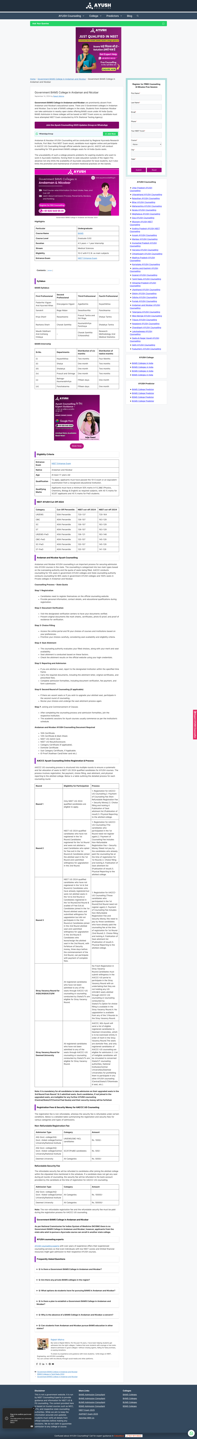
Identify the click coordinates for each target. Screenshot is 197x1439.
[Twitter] (46, 1364)
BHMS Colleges (130, 1398)
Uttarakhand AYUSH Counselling (147, 194)
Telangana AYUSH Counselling (146, 312)
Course (134, 140)
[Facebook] (37, 1364)
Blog (129, 15)
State (133, 159)
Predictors (112, 15)
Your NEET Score (138, 131)
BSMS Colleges (130, 1406)
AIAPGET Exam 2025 (88, 1414)
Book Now (77, 446)
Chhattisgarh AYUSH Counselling (147, 254)
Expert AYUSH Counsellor (195, 725)
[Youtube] (53, 1364)
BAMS (80, 233)
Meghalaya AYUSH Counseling (146, 214)
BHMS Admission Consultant (92, 1398)
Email (133, 112)
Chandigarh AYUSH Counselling (146, 327)
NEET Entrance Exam (87, 258)
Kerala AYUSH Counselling (144, 210)
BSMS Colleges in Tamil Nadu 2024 (50, 1374)
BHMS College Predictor (143, 393)
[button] (138, 15)
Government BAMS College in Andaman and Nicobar (62, 79)
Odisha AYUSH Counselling (144, 297)
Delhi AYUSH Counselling (143, 345)
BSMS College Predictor (143, 397)
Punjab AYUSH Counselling (144, 301)
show (50, 270)
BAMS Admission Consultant (92, 1394)
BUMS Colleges (130, 1402)
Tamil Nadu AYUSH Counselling (146, 279)
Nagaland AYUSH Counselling (145, 324)
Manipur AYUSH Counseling (144, 239)
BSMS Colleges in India (142, 375)
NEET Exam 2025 (87, 1410)
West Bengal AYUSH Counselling (147, 316)
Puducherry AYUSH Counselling (146, 349)
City (133, 150)
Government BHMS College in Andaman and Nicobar (57, 1377)
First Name (135, 93)
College (93, 15)
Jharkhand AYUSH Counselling (146, 289)
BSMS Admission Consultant (92, 1406)
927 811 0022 (134, 1436)
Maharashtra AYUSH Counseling (147, 206)
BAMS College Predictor (143, 389)
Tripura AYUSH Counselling (144, 320)
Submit (138, 170)
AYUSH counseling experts (47, 1246)
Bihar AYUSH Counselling (143, 202)
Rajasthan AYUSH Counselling (146, 198)
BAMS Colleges (130, 1394)
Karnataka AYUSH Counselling (146, 264)
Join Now (111, 134)
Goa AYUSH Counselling (143, 218)
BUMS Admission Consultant (92, 1402)
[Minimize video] (33, 1408)
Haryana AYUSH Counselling (145, 250)
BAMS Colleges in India (142, 363)
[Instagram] (40, 1364)
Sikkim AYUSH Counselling (144, 293)
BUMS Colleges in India (142, 371)
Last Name (135, 103)
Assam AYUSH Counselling (144, 235)
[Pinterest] (50, 1364)
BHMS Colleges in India (142, 367)
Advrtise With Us (86, 1418)
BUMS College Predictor (143, 401)
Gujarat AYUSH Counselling (144, 275)
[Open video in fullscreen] (18, 1418)
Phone (134, 121)
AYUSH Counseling (70, 15)
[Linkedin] (43, 1364)
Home (33, 79)
